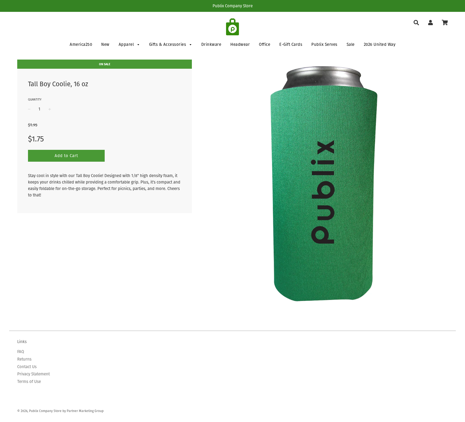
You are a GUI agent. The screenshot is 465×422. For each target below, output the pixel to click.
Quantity (34, 99)
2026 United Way (380, 44)
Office (264, 44)
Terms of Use (29, 381)
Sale (351, 44)
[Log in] (430, 23)
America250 (81, 44)
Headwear (240, 44)
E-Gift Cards (290, 44)
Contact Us (27, 366)
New (105, 44)
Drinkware (211, 44)
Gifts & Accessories (168, 44)
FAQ (20, 351)
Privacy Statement (33, 374)
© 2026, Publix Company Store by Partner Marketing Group (60, 411)
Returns (24, 359)
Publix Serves (324, 44)
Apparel (127, 44)
